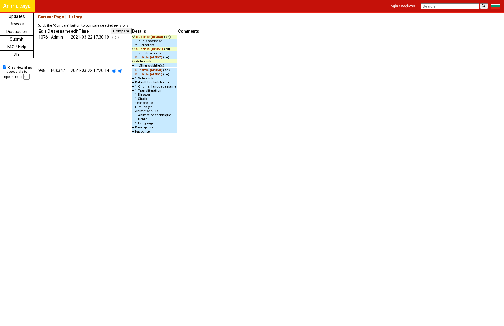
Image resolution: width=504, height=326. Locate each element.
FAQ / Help (16, 46)
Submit (17, 39)
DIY (17, 54)
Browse (17, 24)
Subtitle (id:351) (149, 49)
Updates (17, 16)
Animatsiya (17, 5)
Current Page (51, 17)
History (74, 17)
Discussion (16, 31)
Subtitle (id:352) (148, 57)
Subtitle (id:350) (149, 37)
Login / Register (401, 6)
